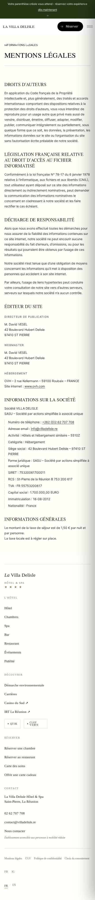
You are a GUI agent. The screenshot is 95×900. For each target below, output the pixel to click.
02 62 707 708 (14, 813)
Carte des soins (14, 766)
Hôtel (8, 608)
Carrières (10, 694)
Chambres (11, 617)
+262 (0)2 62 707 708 (58, 422)
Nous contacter (14, 831)
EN (14, 885)
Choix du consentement (77, 858)
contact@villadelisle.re (20, 822)
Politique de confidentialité (48, 858)
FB (6, 871)
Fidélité (9, 661)
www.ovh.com (35, 386)
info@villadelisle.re (44, 429)
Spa (7, 626)
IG (13, 871)
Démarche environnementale (24, 685)
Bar (6, 634)
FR (6, 885)
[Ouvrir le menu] (89, 26)
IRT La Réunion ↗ (17, 712)
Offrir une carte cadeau (20, 775)
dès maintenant (47, 9)
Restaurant (11, 643)
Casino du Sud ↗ (16, 703)
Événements (12, 652)
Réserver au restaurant (19, 757)
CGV (28, 858)
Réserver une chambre (19, 748)
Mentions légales (13, 858)
